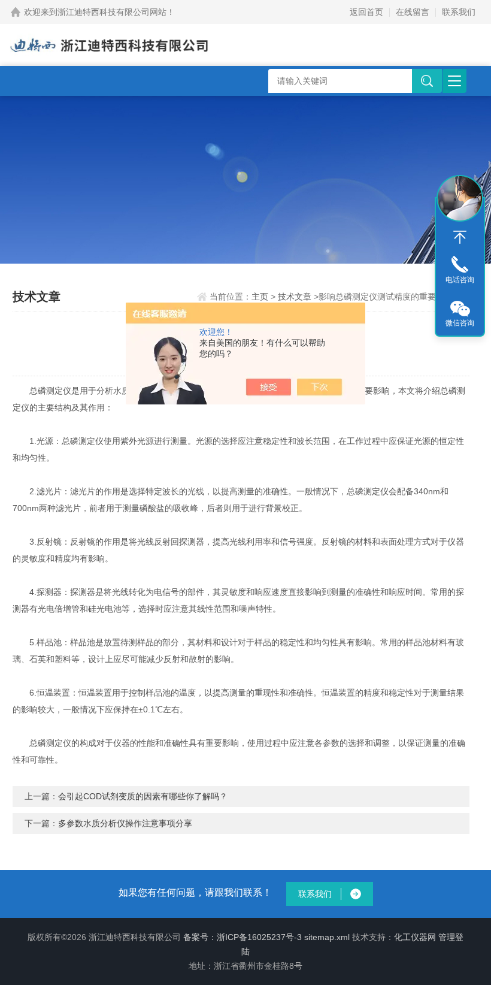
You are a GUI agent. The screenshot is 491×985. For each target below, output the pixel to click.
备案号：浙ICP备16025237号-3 (242, 937)
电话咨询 (459, 280)
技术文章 (294, 296)
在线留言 (412, 12)
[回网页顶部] (460, 237)
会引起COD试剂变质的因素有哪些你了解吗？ (143, 796)
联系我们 (458, 12)
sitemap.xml (327, 937)
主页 (259, 296)
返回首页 (366, 12)
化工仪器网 (415, 937)
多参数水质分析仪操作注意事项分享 (125, 823)
